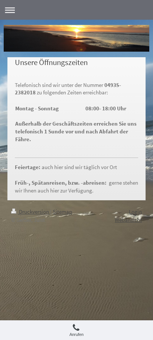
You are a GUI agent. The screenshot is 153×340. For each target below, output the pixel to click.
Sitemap (62, 211)
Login (135, 211)
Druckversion (34, 211)
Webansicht (128, 219)
